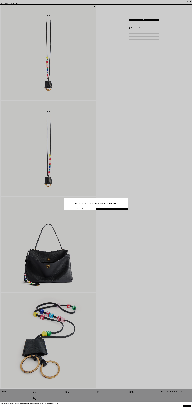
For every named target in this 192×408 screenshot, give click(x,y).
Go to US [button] (111, 208)
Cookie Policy (56, 403)
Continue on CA (80, 208)
